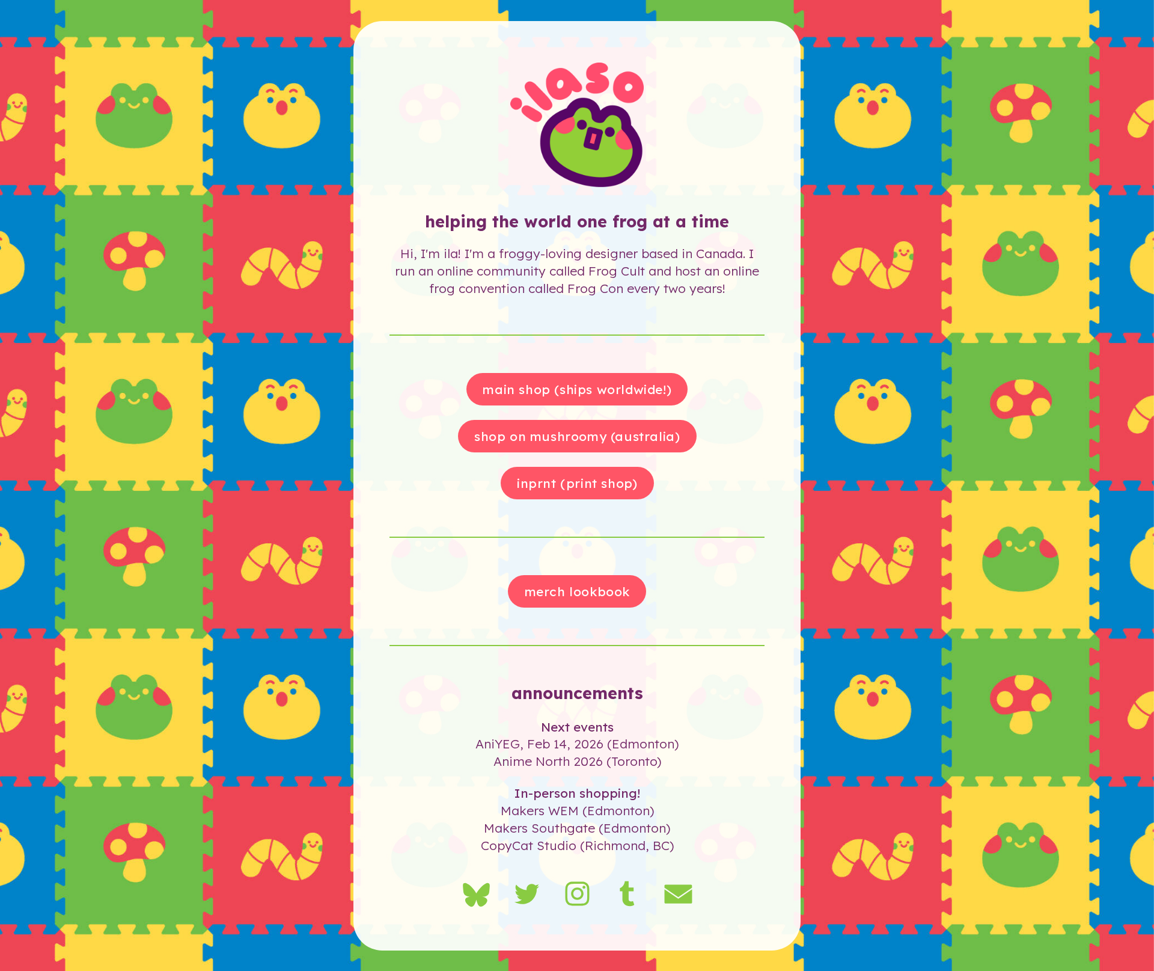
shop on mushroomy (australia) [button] (577, 435)
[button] (476, 893)
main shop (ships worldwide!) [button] (577, 388)
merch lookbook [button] (577, 591)
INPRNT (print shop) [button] (577, 482)
